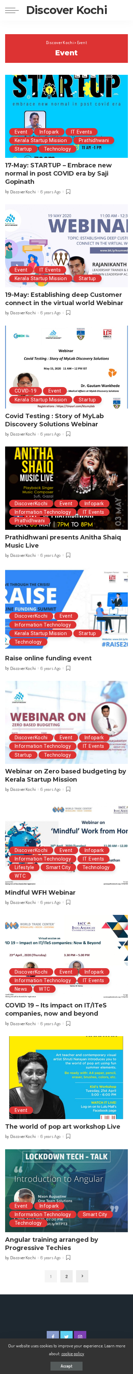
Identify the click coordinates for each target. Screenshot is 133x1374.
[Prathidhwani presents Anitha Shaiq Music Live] (66, 488)
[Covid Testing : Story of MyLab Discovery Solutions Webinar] (66, 367)
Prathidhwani (94, 140)
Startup (23, 149)
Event (21, 132)
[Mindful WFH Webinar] (66, 843)
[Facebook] (53, 1337)
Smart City (58, 867)
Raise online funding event (48, 658)
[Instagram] (80, 1337)
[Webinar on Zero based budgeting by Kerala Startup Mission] (66, 722)
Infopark (49, 132)
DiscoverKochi (31, 503)
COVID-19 (25, 391)
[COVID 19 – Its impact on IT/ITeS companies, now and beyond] (66, 956)
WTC (20, 876)
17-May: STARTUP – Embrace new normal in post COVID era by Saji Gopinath (58, 173)
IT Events (81, 132)
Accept (66, 1366)
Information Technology (43, 512)
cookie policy (72, 1353)
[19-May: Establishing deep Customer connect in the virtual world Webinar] (66, 245)
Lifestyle (24, 867)
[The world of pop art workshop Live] (66, 1077)
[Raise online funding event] (66, 609)
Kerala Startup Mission (41, 140)
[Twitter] (66, 1337)
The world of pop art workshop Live (62, 1126)
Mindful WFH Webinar (40, 892)
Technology (57, 149)
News (21, 989)
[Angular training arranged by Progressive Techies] (66, 1190)
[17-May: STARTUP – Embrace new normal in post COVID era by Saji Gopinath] (66, 116)
